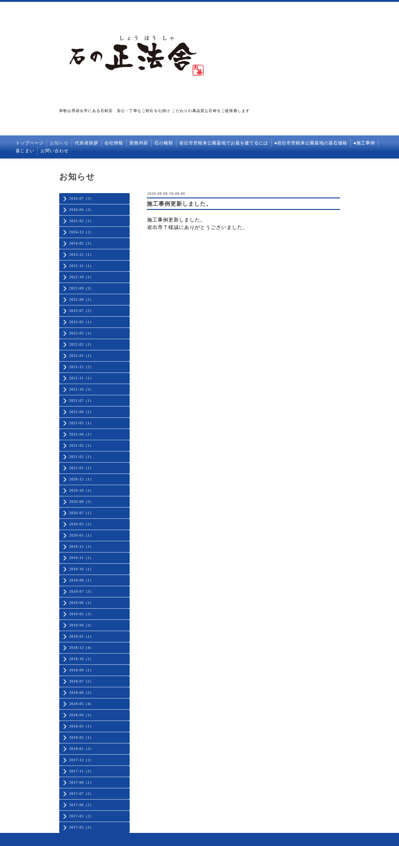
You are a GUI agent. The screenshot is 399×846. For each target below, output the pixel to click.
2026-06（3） (81, 210)
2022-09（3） (81, 288)
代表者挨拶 (86, 143)
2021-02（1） (81, 457)
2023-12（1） (81, 254)
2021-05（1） (81, 423)
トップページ (30, 143)
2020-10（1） (81, 490)
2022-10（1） (81, 277)
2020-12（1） (81, 479)
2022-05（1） (81, 322)
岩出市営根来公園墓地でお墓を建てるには (223, 143)
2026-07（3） (81, 198)
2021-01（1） (81, 468)
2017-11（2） (81, 771)
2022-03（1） (81, 333)
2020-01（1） (81, 535)
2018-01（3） (81, 749)
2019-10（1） (81, 569)
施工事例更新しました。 (179, 204)
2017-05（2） (81, 816)
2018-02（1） (81, 737)
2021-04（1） (81, 434)
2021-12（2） (81, 367)
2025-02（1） (81, 221)
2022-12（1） (81, 266)
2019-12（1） (81, 546)
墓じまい (25, 150)
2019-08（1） (81, 580)
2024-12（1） (81, 232)
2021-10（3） (81, 389)
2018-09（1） (81, 670)
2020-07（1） (81, 513)
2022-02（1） (81, 344)
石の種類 (163, 143)
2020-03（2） (81, 524)
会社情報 (113, 143)
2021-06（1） (81, 412)
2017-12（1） (81, 760)
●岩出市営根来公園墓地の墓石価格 (310, 143)
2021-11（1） (81, 378)
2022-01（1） (81, 355)
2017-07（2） (81, 793)
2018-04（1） (81, 715)
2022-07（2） (81, 311)
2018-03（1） (81, 726)
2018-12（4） (81, 647)
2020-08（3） (81, 501)
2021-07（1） (81, 400)
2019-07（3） (81, 591)
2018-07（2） (81, 681)
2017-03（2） (81, 827)
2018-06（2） (81, 692)
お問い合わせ (55, 150)
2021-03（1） (81, 445)
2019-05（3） (81, 614)
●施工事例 (364, 143)
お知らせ (59, 143)
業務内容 (138, 143)
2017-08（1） (81, 782)
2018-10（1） (81, 659)
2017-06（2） (81, 805)
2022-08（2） (81, 299)
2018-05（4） (81, 704)
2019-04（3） (81, 625)
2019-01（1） (81, 636)
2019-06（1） (81, 603)
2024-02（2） (81, 243)
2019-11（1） (81, 558)
